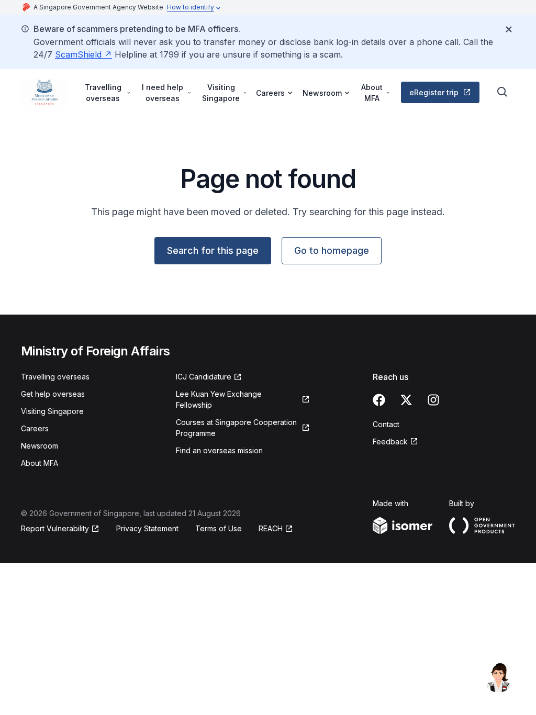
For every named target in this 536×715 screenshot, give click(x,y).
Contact (386, 424)
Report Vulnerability (55, 528)
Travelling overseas (55, 376)
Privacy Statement (147, 528)
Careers (35, 428)
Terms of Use (218, 528)
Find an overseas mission (219, 450)
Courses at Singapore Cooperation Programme (236, 428)
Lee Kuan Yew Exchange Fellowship (219, 399)
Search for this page (213, 250)
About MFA (39, 463)
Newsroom (39, 445)
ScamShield (78, 54)
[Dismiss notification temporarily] (508, 29)
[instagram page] (433, 400)
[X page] (406, 400)
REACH (271, 528)
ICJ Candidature (203, 376)
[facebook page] (379, 400)
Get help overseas (53, 393)
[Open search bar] (502, 92)
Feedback (390, 441)
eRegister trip (434, 92)
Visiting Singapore (52, 411)
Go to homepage (331, 250)
